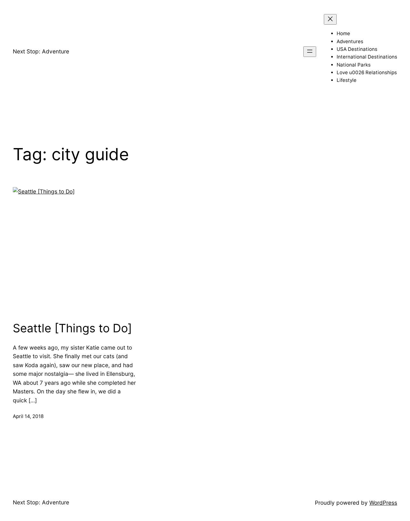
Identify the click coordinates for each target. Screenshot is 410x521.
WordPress (383, 502)
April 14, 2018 (28, 416)
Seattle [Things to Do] (72, 328)
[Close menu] (330, 19)
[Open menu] (309, 51)
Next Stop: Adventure (41, 51)
